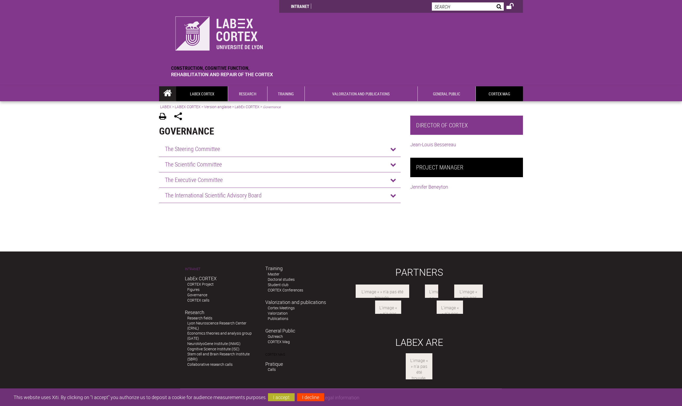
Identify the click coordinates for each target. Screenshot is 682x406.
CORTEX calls (198, 300)
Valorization (278, 313)
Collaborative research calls (210, 364)
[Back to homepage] (219, 32)
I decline (310, 397)
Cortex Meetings (281, 307)
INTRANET (300, 6)
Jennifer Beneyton (429, 187)
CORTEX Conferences (285, 290)
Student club (278, 284)
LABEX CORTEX (188, 106)
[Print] (164, 117)
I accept (281, 397)
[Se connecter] (513, 7)
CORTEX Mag (279, 341)
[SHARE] (180, 117)
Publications (278, 318)
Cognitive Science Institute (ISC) (213, 348)
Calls (272, 369)
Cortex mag (275, 354)
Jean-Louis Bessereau (433, 144)
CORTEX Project (200, 284)
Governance (197, 294)
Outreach (275, 336)
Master (273, 274)
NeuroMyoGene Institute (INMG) (214, 343)
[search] (468, 6)
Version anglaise (217, 106)
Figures (193, 289)
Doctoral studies (281, 279)
